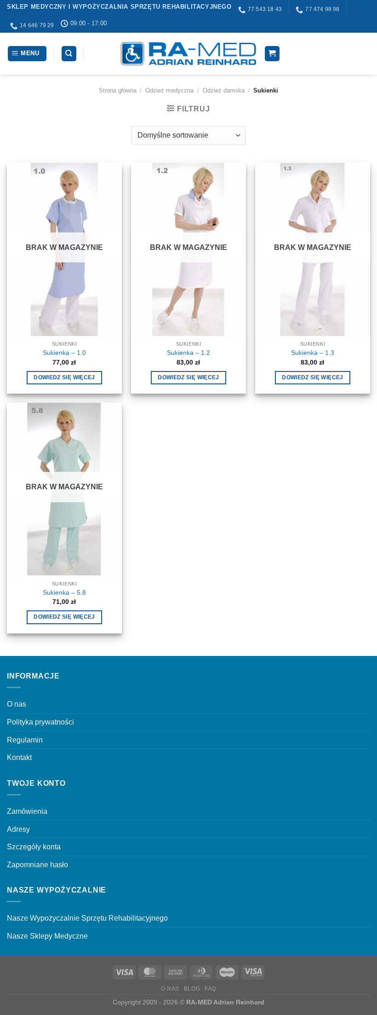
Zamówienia (27, 811)
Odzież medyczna (169, 90)
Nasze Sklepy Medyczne (47, 936)
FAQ (210, 989)
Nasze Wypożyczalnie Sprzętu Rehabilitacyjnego (87, 918)
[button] (27, 53)
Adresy (18, 829)
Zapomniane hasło (37, 865)
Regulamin (25, 740)
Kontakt (19, 757)
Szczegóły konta (34, 847)
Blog (192, 989)
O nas (16, 704)
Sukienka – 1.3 (312, 352)
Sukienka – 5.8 (64, 592)
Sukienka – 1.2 (188, 352)
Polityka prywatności (40, 722)
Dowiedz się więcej (64, 377)
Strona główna (118, 90)
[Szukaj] (69, 53)
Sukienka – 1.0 (64, 352)
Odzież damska (224, 90)
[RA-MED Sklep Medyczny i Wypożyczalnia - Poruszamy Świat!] (188, 53)
